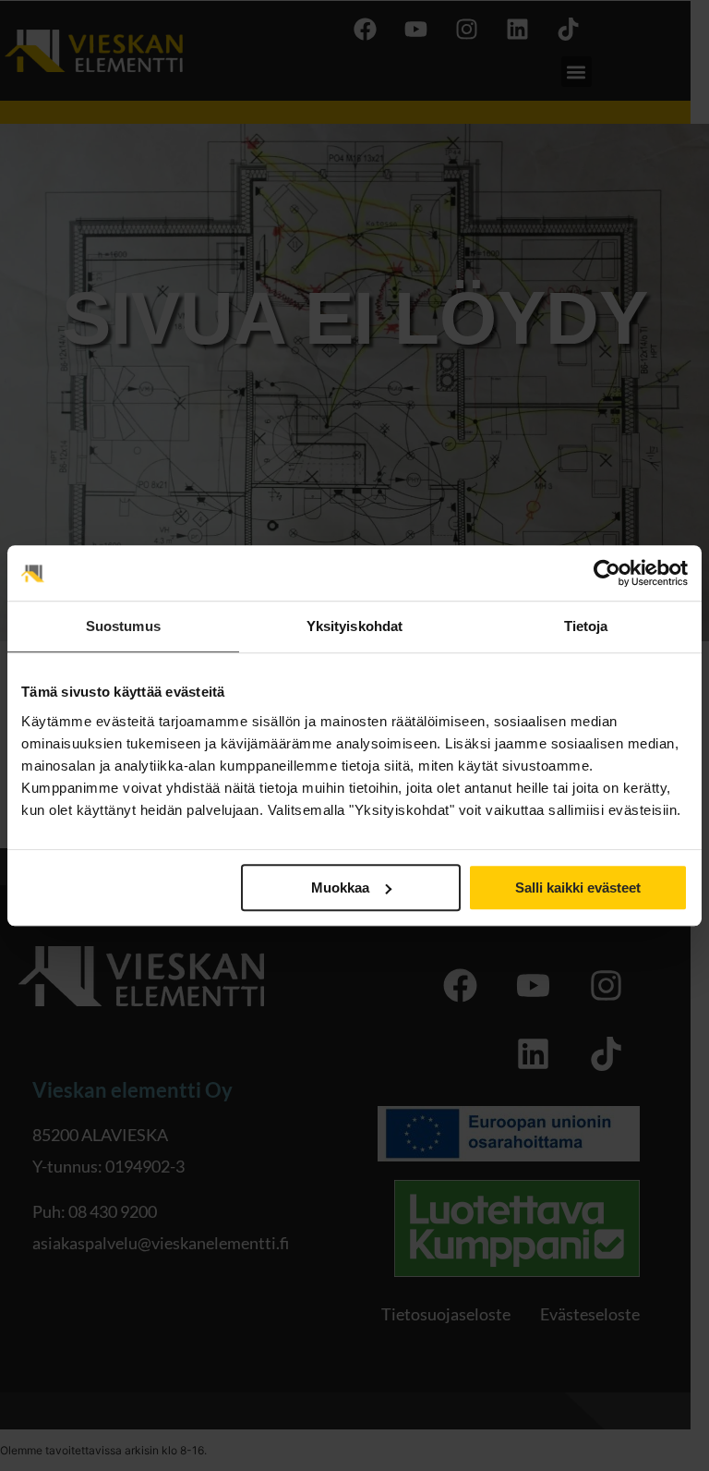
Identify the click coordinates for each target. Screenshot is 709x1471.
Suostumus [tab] (123, 626)
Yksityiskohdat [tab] (354, 626)
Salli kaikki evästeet (578, 887)
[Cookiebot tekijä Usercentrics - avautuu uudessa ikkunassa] (607, 573)
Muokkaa (340, 887)
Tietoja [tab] (586, 626)
